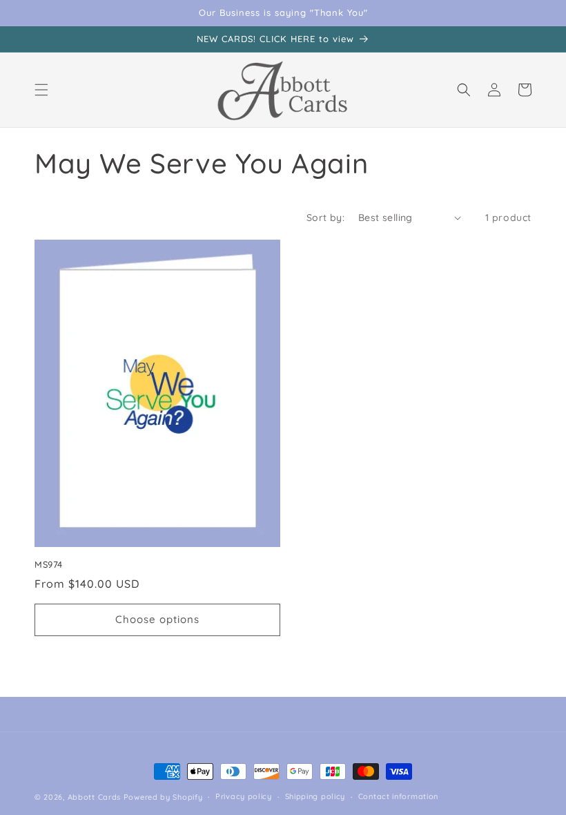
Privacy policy (243, 796)
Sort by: (325, 217)
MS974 (49, 564)
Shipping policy (315, 796)
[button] (41, 90)
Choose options (157, 619)
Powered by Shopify (163, 797)
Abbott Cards (94, 797)
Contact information (398, 796)
